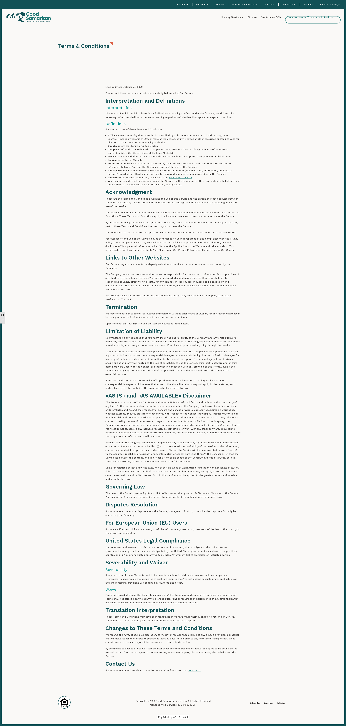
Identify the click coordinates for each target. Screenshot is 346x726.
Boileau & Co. (188, 704)
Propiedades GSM (271, 17)
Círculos (252, 17)
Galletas (281, 703)
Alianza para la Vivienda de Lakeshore (311, 17)
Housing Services (231, 17)
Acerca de (201, 5)
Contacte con (288, 5)
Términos (268, 703)
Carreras (269, 5)
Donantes (308, 5)
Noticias (220, 5)
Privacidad (255, 703)
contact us (194, 670)
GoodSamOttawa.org (181, 177)
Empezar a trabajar (330, 5)
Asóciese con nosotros (243, 5)
